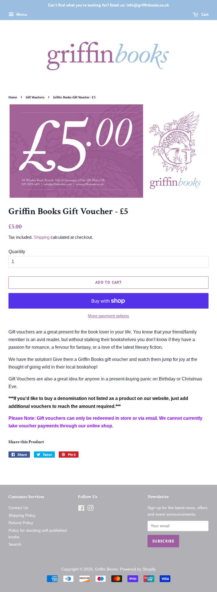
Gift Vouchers (35, 97)
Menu (21, 14)
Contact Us (18, 508)
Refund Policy (20, 523)
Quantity (16, 251)
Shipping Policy (22, 515)
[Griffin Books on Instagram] (90, 509)
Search (14, 544)
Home (12, 97)
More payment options (108, 315)
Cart (204, 14)
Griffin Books (106, 569)
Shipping (41, 237)
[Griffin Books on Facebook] (81, 509)
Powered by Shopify (138, 569)
